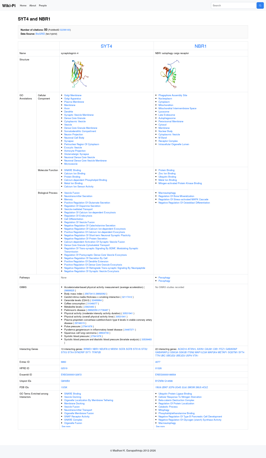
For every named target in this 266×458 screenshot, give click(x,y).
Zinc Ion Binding (167, 173)
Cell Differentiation (73, 219)
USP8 (189, 355)
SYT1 (88, 352)
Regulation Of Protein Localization (176, 403)
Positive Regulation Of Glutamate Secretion (87, 202)
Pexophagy (164, 277)
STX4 (71, 352)
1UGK (64, 387)
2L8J (184, 387)
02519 (64, 368)
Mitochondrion (166, 105)
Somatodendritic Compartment (80, 131)
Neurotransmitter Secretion (78, 196)
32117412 (127, 297)
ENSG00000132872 (71, 374)
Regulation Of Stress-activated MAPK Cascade (183, 199)
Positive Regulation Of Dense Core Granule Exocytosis (93, 264)
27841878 (87, 326)
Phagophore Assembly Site (173, 95)
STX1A (137, 349)
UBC (163, 355)
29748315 (80, 323)
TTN (157, 355)
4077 (157, 361)
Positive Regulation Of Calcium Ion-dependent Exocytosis (94, 232)
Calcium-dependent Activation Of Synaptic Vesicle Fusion (94, 241)
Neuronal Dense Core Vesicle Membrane (85, 160)
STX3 (64, 352)
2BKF (165, 387)
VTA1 (195, 355)
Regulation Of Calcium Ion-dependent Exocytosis (90, 212)
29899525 (69, 290)
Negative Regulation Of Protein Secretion (85, 238)
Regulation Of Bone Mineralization (176, 196)
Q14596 (168, 381)
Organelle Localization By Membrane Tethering (88, 400)
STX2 (144, 349)
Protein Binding (72, 176)
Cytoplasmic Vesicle (75, 121)
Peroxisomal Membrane (171, 121)
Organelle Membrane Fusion (79, 413)
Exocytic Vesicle (73, 147)
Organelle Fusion (73, 423)
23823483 (89, 306)
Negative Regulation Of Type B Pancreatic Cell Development (190, 416)
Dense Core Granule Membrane (80, 128)
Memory (68, 199)
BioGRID (40, 33)
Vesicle (68, 124)
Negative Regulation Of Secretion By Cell (85, 258)
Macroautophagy (167, 192)
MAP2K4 (212, 352)
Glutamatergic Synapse (76, 154)
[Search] (260, 5)
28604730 (104, 332)
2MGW (191, 387)
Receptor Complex (168, 141)
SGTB (129, 349)
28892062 (101, 293)
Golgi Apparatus (72, 98)
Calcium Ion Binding (74, 173)
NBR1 (201, 45)
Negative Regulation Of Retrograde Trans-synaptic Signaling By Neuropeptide (104, 268)
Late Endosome (167, 114)
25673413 (90, 293)
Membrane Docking (74, 403)
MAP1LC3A (201, 352)
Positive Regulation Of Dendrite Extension (86, 261)
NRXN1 (114, 349)
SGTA (122, 349)
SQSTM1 (233, 352)
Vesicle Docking (72, 397)
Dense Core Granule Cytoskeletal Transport (87, 245)
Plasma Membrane (74, 101)
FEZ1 (222, 349)
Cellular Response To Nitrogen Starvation (180, 397)
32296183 (65, 29)
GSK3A (174, 352)
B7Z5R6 (159, 381)
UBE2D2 (170, 355)
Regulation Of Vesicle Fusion (79, 222)
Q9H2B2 (65, 381)
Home (23, 5)
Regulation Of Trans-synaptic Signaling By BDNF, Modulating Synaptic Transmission (101, 250)
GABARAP (231, 349)
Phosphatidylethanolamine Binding (177, 413)
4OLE (205, 387)
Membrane (69, 105)
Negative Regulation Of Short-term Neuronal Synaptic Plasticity (97, 235)
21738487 (103, 310)
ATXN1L (192, 349)
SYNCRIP (79, 352)
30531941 (128, 313)
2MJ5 (198, 387)
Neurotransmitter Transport (78, 410)
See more (66, 426)
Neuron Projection (73, 134)
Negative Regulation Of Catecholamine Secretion (89, 225)
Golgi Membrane (72, 95)
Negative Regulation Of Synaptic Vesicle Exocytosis (91, 271)
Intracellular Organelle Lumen (174, 144)
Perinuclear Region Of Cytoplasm (81, 144)
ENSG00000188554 (165, 374)
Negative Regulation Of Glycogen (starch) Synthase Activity (190, 419)
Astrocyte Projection (75, 150)
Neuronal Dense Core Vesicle (79, 157)
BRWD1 (88, 349)
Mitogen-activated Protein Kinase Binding (180, 183)
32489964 (97, 300)
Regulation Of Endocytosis (78, 215)
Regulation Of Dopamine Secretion (82, 206)
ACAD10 (182, 349)
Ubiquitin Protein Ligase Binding (175, 393)
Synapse (68, 141)
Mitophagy (164, 410)
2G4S (178, 387)
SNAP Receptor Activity (77, 416)
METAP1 (222, 352)
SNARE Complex (73, 419)
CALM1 (208, 349)
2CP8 (171, 387)
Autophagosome (167, 118)
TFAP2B (96, 352)
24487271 (129, 329)
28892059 (92, 310)
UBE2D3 (180, 355)
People (43, 5)
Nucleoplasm (165, 98)
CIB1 (215, 349)
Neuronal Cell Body (74, 137)
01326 (158, 368)
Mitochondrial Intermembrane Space (177, 108)
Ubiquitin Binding (167, 176)
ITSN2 (190, 352)
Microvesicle (70, 163)
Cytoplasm (164, 101)
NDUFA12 (105, 349)
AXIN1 (200, 349)
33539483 (147, 339)
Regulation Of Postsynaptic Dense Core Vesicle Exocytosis (95, 254)
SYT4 (106, 45)
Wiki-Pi (9, 5)
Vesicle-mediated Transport (78, 209)
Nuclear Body (166, 131)
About (32, 5)
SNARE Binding (72, 170)
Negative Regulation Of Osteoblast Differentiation (184, 202)
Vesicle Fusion (72, 192)
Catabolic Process (168, 406)
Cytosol (162, 124)
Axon (67, 108)
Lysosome (164, 111)
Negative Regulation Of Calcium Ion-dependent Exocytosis (95, 228)
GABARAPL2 (162, 352)
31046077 (92, 303)
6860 (63, 361)
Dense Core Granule (74, 118)
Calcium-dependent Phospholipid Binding (85, 180)
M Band (163, 137)
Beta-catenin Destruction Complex (176, 400)
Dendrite (68, 111)
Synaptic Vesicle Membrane (79, 114)
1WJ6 (158, 387)
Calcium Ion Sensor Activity (79, 186)
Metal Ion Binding (73, 183)
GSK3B (183, 352)
